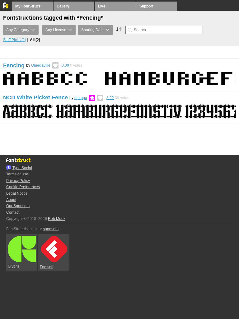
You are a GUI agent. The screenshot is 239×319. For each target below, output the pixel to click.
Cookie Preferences (23, 187)
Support (146, 6)
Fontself (46, 267)
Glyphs (14, 266)
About (11, 200)
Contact (12, 212)
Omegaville (40, 65)
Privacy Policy (18, 181)
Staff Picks (14, 40)
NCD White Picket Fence (35, 97)
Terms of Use (17, 174)
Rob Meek (56, 219)
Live (101, 6)
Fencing (14, 65)
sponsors (51, 229)
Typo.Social (22, 168)
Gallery (63, 6)
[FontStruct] (6, 7)
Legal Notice (17, 193)
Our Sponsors (18, 206)
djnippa (80, 98)
